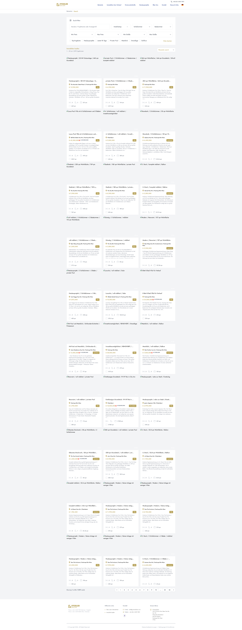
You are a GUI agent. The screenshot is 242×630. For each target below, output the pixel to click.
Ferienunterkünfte (130, 5)
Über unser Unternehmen (112, 609)
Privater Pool (114, 41)
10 (156, 590)
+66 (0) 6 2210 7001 (132, 612)
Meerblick (125, 41)
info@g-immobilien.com (132, 609)
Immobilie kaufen (110, 612)
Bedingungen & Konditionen (166, 627)
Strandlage (134, 41)
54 (169, 590)
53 (165, 590)
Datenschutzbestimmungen (149, 627)
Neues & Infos (174, 5)
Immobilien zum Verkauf (114, 5)
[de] (183, 5)
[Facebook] (124, 615)
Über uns (155, 5)
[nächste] (173, 590)
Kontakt (164, 5)
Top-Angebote (76, 41)
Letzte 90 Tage (102, 41)
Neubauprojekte (144, 5)
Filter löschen (167, 41)
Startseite (100, 5)
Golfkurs (144, 41)
